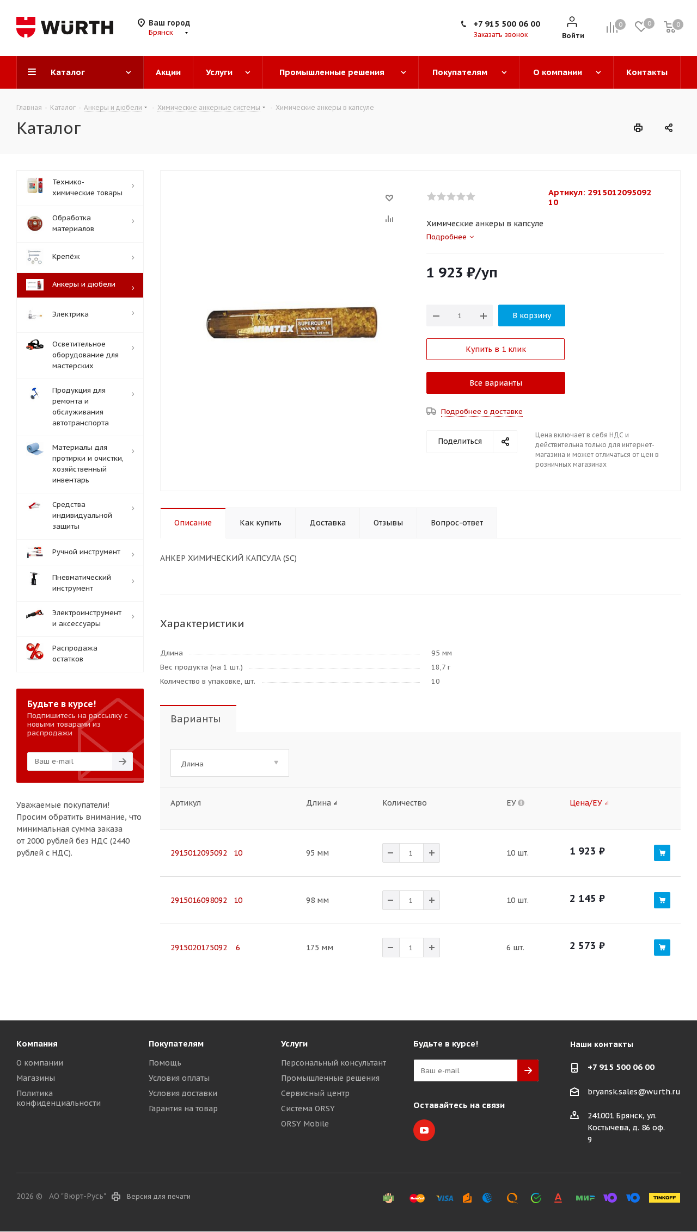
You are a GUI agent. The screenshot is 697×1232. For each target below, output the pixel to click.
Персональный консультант (333, 1063)
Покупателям (176, 1043)
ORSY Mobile (305, 1124)
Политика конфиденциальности (58, 1098)
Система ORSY (308, 1108)
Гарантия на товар (183, 1108)
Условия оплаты (179, 1078)
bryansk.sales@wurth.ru (634, 1092)
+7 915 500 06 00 (506, 23)
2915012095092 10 (206, 853)
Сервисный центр (315, 1093)
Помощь (165, 1063)
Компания (37, 1043)
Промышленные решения (330, 1078)
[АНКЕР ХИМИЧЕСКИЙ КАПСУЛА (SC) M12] (290, 322)
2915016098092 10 (206, 900)
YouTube (424, 1130)
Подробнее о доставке (482, 411)
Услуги (294, 1043)
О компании (39, 1063)
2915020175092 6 (205, 947)
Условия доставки (183, 1093)
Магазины (35, 1078)
